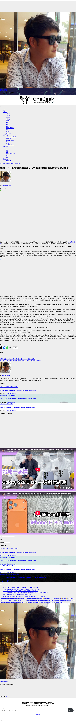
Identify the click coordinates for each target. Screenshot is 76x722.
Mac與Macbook (10, 144)
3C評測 (8, 113)
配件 (7, 124)
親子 (7, 152)
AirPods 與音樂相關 (11, 136)
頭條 (4, 110)
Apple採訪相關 (10, 140)
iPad (7, 141)
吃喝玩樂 (5, 146)
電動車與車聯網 (10, 128)
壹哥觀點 (5, 159)
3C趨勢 (8, 115)
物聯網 (8, 120)
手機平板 (8, 133)
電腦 (7, 126)
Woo (7, 696)
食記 (7, 150)
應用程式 (8, 131)
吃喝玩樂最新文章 (10, 153)
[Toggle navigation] (0, 106)
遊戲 (7, 122)
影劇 (7, 157)
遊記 (7, 148)
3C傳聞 (8, 117)
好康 (7, 155)
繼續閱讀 (38, 714)
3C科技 (5, 112)
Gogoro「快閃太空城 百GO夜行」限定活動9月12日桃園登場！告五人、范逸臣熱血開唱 (23, 577)
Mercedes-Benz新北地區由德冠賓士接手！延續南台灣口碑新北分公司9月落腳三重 (24, 596)
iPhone (7, 143)
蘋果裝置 (5, 135)
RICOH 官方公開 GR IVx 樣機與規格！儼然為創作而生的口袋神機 (17, 407)
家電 (7, 129)
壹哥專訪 (8, 160)
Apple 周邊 (9, 138)
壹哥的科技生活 (4, 90)
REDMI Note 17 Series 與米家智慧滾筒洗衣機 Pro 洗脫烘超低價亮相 (18, 390)
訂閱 (70, 710)
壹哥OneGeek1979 (6, 185)
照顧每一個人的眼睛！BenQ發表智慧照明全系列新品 (17, 594)
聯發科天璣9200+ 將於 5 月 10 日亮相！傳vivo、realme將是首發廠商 (17, 359)
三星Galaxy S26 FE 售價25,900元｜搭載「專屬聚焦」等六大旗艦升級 (18, 398)
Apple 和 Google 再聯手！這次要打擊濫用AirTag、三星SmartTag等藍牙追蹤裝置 (20, 360)
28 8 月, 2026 (3, 555)
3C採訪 (8, 119)
